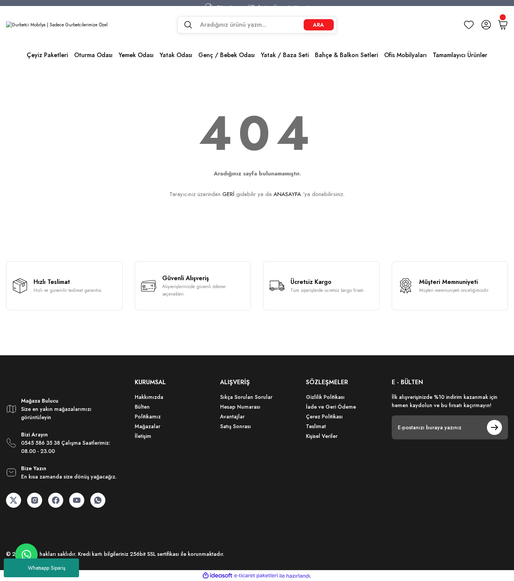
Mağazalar (147, 426)
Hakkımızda (149, 397)
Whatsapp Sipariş (46, 568)
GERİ (228, 194)
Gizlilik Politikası (325, 397)
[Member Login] (486, 25)
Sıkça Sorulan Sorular (246, 397)
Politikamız (148, 416)
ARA (318, 25)
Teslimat (316, 426)
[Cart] (502, 25)
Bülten (142, 406)
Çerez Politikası (324, 416)
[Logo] (57, 24)
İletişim (143, 436)
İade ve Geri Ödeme (331, 406)
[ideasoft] (217, 575)
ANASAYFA (287, 194)
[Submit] (494, 427)
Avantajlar (232, 416)
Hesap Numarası (240, 406)
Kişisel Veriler (322, 436)
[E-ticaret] (256, 575)
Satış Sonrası (235, 426)
